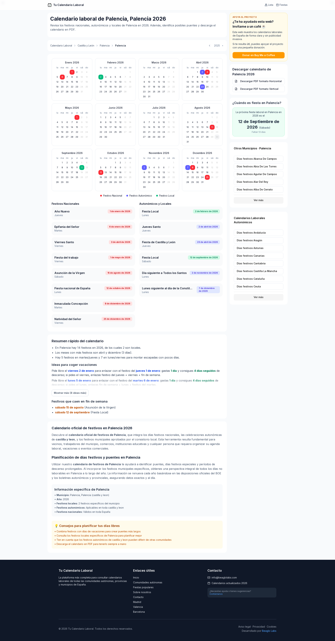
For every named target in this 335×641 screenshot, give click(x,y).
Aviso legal (244, 626)
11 (87, 77)
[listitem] (93, 213)
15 (72, 82)
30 (77, 91)
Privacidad (259, 626)
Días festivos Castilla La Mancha (257, 271)
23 (77, 86)
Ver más (258, 200)
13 (62, 82)
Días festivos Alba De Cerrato (255, 189)
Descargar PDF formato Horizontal (261, 81)
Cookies (271, 626)
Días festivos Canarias (251, 255)
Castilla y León (86, 45)
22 (72, 86)
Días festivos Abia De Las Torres (257, 166)
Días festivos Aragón (249, 240)
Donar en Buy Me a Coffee (258, 55)
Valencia (138, 606)
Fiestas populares (143, 587)
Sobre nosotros (142, 592)
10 (82, 77)
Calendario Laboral (61, 45)
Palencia (105, 45)
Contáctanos (216, 594)
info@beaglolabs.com (224, 577)
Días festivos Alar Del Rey (252, 181)
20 (62, 86)
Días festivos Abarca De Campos (257, 158)
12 (57, 82)
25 (86, 86)
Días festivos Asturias (250, 248)
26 (57, 91)
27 (62, 91)
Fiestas (284, 4)
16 (77, 82)
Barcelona (139, 611)
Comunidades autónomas (147, 582)
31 (82, 91)
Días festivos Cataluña (251, 278)
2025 (217, 45)
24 (81, 86)
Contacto (138, 597)
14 (67, 82)
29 (72, 91)
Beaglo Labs (269, 630)
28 (67, 91)
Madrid (137, 601)
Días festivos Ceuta (249, 286)
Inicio (136, 577)
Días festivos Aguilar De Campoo (257, 174)
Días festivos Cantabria (251, 263)
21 (67, 86)
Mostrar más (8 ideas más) (70, 392)
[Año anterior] (209, 45)
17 (82, 82)
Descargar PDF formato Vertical (259, 88)
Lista (270, 4)
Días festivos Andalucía (251, 232)
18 (86, 82)
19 (57, 86)
